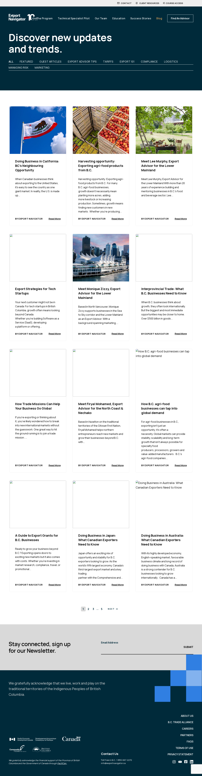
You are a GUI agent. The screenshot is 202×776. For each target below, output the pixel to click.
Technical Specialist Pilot (74, 18)
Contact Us (109, 754)
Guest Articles (50, 61)
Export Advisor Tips (82, 61)
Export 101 (127, 61)
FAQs (190, 741)
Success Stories (140, 18)
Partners (186, 735)
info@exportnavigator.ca (113, 763)
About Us (187, 716)
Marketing (42, 67)
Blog (159, 18)
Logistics (171, 61)
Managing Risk (18, 67)
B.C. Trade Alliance (180, 722)
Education (118, 18)
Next (111, 609)
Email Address (109, 642)
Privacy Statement (180, 754)
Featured (26, 61)
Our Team (101, 18)
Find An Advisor (180, 18)
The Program (44, 18)
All (11, 61)
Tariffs (108, 61)
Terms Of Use (184, 748)
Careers (187, 728)
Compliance (149, 61)
